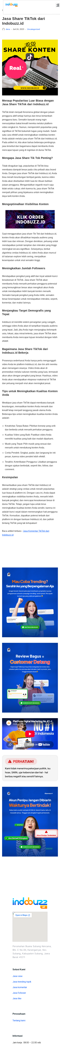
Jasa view (17, 976)
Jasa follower (19, 993)
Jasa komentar (20, 987)
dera (8, 29)
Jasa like (17, 998)
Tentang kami (19, 1020)
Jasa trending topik (22, 981)
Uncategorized (33, 29)
